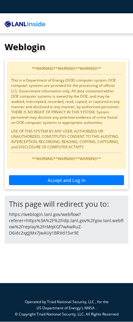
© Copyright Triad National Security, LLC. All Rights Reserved (66, 313)
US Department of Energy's (60, 307)
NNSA (89, 307)
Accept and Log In (66, 180)
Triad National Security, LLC (70, 301)
